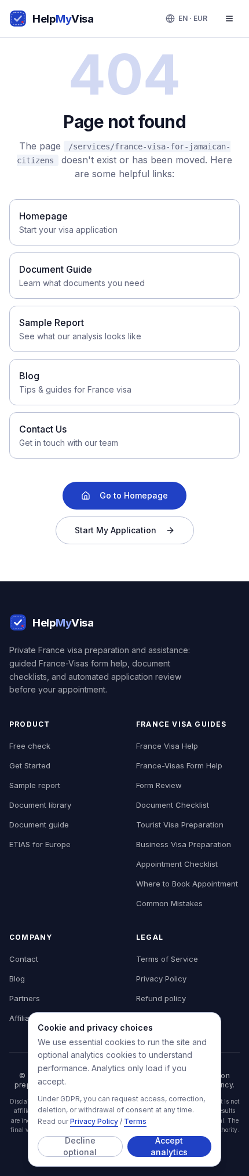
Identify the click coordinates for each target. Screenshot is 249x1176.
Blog (17, 978)
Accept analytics (169, 1146)
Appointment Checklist (177, 864)
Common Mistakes (169, 903)
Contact (23, 958)
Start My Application (115, 530)
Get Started (29, 765)
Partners (24, 998)
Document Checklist (172, 804)
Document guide (39, 824)
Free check (29, 745)
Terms (135, 1121)
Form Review (159, 785)
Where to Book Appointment (187, 883)
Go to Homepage (134, 495)
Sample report (34, 785)
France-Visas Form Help (179, 765)
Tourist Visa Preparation (180, 824)
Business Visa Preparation (183, 844)
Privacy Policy (94, 1121)
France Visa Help (167, 745)
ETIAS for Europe (40, 844)
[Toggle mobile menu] (229, 18)
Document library (40, 804)
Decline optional (80, 1146)
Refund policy (161, 998)
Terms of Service (167, 958)
